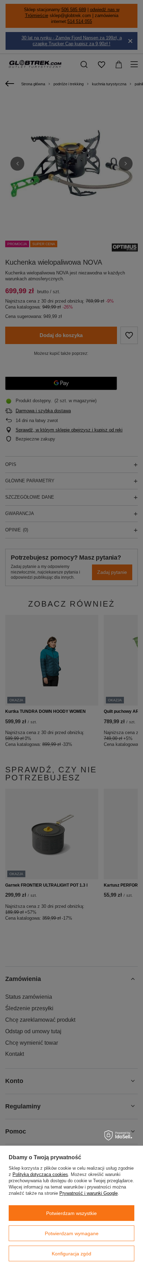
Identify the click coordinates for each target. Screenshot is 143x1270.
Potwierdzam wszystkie (71, 1213)
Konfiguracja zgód (71, 1253)
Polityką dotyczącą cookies (40, 1174)
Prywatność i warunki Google (88, 1193)
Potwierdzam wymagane (72, 1233)
